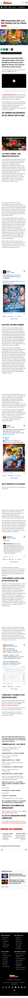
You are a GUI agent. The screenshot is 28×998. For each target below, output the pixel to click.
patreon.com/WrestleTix (10, 664)
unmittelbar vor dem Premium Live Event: (14, 823)
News (14, 7)
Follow (13, 272)
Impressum (10, 979)
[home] (1, 7)
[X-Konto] (3, 987)
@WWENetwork (8, 442)
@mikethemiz (7, 433)
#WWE (5, 7)
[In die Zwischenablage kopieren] (12, 49)
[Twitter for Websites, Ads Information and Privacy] (24, 313)
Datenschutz (17, 979)
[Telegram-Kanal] (14, 990)
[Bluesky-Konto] (22, 987)
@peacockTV (9, 440)
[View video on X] (14, 457)
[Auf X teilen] (7, 49)
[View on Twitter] (24, 271)
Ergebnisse (22, 7)
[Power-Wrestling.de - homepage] (8, 2)
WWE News (3, 25)
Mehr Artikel (5, 886)
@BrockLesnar (20, 281)
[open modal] (26, 3)
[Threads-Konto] (25, 987)
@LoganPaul (13, 431)
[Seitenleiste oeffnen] (1, 2)
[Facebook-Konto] (6, 987)
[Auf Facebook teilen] (4, 49)
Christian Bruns (8, 27)
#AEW (10, 7)
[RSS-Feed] (18, 987)
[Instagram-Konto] (9, 987)
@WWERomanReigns (9, 281)
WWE (9, 71)
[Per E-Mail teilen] (9, 49)
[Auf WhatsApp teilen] (2, 49)
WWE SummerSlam (9, 94)
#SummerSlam (14, 275)
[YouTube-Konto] (15, 987)
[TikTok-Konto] (12, 987)
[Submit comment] (25, 849)
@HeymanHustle (8, 283)
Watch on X (20, 445)
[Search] (21, 2)
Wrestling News (4, 829)
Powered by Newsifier (14, 993)
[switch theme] (24, 3)
